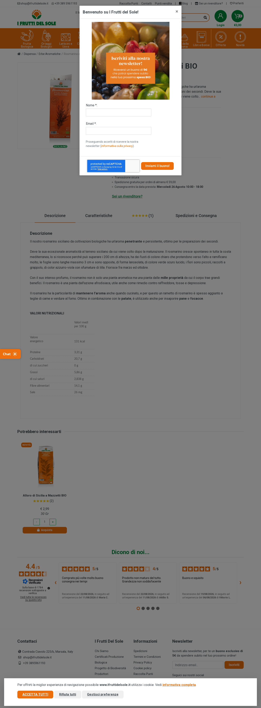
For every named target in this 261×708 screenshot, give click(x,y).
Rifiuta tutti (67, 694)
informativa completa (179, 685)
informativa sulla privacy (117, 146)
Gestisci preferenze (102, 694)
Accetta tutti (35, 694)
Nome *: (91, 105)
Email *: (91, 124)
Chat (7, 354)
